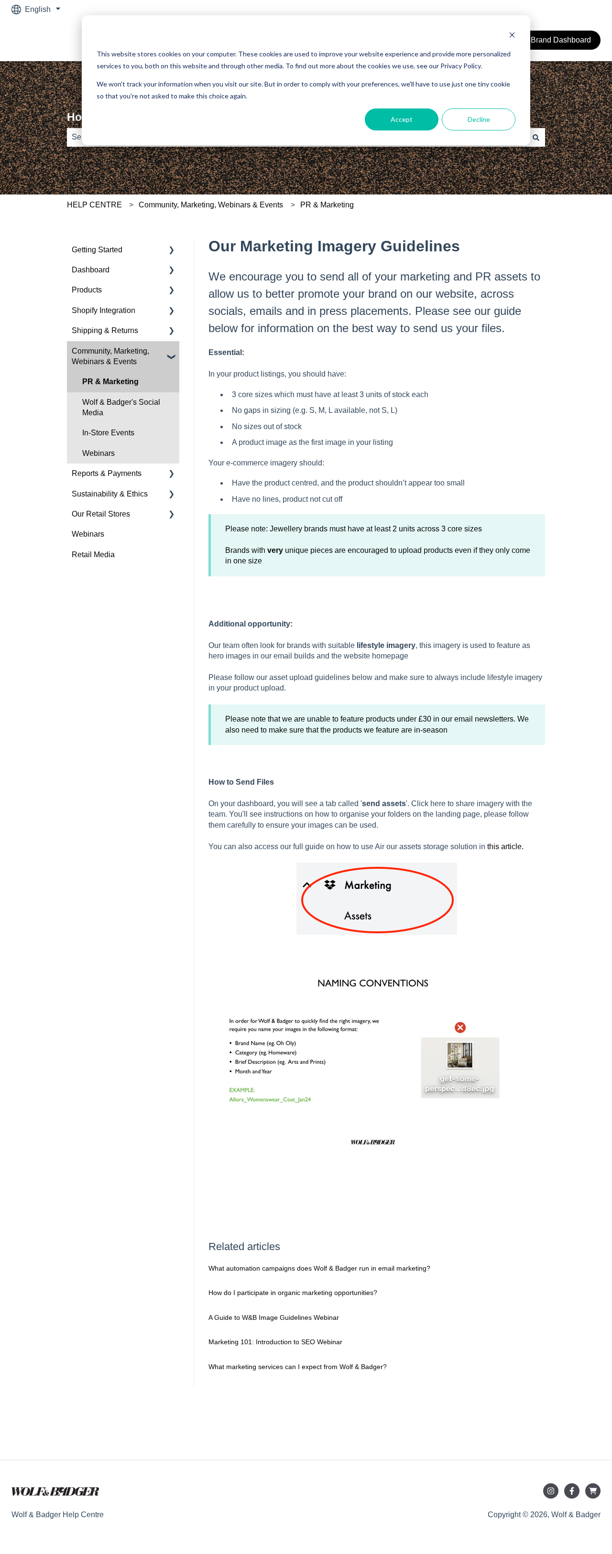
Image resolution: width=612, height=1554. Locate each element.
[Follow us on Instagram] (550, 1491)
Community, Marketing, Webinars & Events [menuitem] (110, 356)
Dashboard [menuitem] (90, 270)
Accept (402, 119)
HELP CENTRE (94, 205)
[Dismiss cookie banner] (512, 36)
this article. (505, 846)
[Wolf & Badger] (593, 1491)
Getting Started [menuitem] (97, 250)
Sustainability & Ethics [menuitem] (110, 494)
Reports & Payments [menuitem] (107, 473)
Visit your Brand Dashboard (544, 40)
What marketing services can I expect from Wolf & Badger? (297, 1367)
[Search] (536, 137)
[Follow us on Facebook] (571, 1491)
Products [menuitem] (87, 290)
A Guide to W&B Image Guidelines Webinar (273, 1317)
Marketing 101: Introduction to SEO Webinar (275, 1342)
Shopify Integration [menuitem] (103, 310)
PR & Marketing (327, 205)
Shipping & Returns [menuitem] (105, 330)
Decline (479, 119)
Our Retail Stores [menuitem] (101, 514)
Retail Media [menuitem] (93, 554)
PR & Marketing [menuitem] (110, 382)
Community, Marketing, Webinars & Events (211, 205)
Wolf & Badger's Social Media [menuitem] (121, 407)
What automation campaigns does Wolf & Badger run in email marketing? (319, 1268)
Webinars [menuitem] (98, 453)
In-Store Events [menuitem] (108, 433)
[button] (171, 250)
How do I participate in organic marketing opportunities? (292, 1292)
